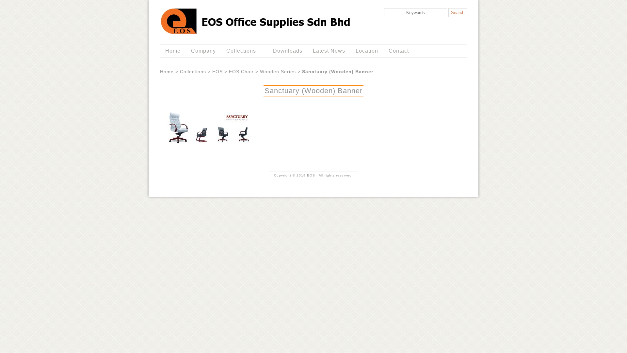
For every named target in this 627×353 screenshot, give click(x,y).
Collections (238, 51)
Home (173, 51)
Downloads (287, 51)
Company (203, 51)
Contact (399, 51)
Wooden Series (278, 71)
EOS (217, 71)
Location (367, 51)
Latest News (329, 51)
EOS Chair (241, 71)
